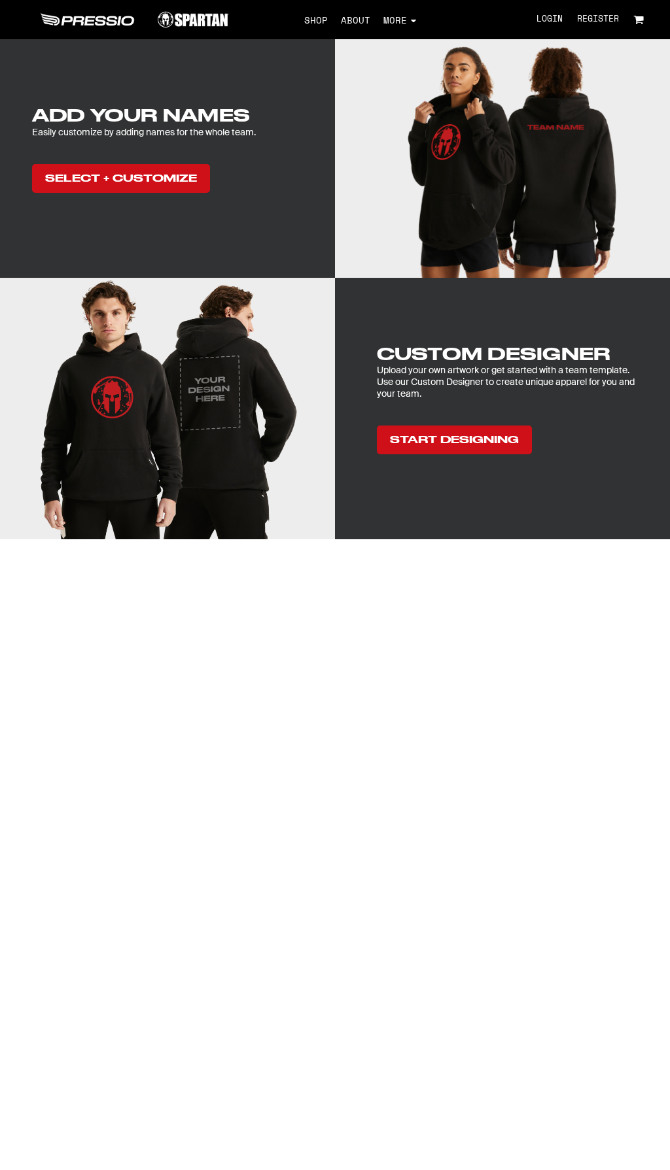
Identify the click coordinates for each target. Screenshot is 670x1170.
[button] (638, 19)
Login (550, 19)
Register (598, 19)
